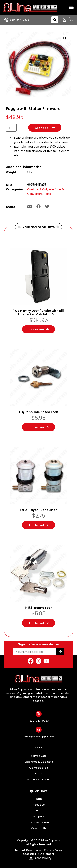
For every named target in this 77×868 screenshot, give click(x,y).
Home (38, 799)
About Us (39, 805)
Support (38, 816)
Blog (38, 810)
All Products (38, 756)
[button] (71, 7)
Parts (47, 194)
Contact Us (38, 828)
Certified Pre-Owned (38, 779)
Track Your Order (38, 822)
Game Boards (38, 768)
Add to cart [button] (36, 329)
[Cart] (69, 19)
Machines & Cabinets (38, 762)
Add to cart (43, 128)
